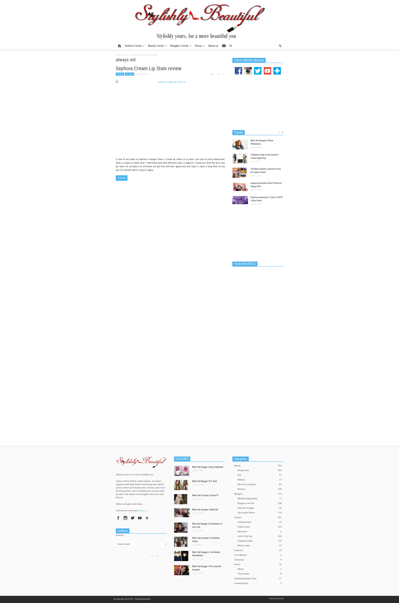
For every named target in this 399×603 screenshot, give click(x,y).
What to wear (260, 545)
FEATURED (182, 459)
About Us (143, 510)
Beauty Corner (155, 47)
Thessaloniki (260, 573)
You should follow (260, 512)
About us (213, 45)
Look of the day (260, 536)
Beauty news (260, 470)
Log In (152, 555)
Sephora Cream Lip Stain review (148, 68)
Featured (258, 550)
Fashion (258, 517)
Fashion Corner (132, 47)
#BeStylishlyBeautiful (260, 498)
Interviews (260, 531)
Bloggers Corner (179, 47)
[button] (280, 45)
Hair (260, 475)
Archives (120, 535)
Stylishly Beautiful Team (258, 578)
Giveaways (258, 559)
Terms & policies (276, 598)
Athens (260, 569)
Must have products (260, 484)
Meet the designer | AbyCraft (205, 509)
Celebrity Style (260, 522)
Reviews (129, 74)
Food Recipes (258, 555)
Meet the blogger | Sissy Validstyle (207, 467)
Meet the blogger (260, 507)
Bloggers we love (260, 503)
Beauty (120, 74)
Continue (122, 178)
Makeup (260, 479)
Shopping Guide (260, 540)
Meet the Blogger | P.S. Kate (204, 481)
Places (197, 47)
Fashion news (260, 526)
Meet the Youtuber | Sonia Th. (205, 495)
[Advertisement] (257, 101)
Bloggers (258, 493)
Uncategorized (258, 583)
